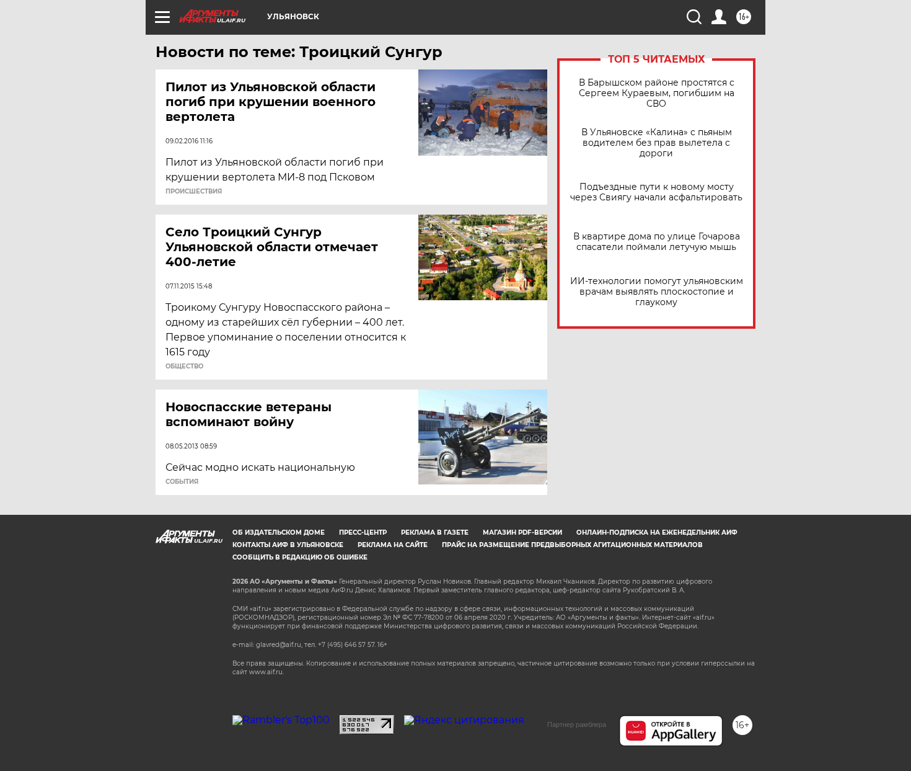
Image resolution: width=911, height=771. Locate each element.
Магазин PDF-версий (522, 532)
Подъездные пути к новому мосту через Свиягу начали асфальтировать (656, 192)
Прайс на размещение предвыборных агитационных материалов (572, 545)
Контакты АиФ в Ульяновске (287, 545)
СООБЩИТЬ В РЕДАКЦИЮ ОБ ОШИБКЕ (299, 557)
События (181, 482)
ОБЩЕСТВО (184, 366)
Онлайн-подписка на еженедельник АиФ (656, 532)
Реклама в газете (435, 532)
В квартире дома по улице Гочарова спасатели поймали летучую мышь (656, 241)
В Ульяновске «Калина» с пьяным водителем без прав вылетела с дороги (656, 143)
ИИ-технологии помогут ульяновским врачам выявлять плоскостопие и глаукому (656, 292)
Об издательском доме (278, 532)
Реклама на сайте (393, 545)
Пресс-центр (363, 532)
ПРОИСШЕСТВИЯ (193, 192)
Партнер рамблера (576, 724)
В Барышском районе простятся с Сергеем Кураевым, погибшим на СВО (656, 93)
